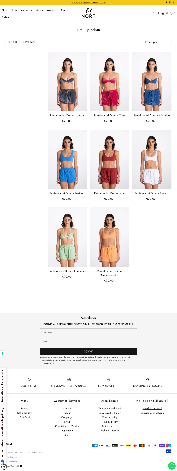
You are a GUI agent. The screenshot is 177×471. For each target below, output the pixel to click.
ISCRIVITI (88, 352)
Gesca (12, 466)
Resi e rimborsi (109, 426)
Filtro (11, 42)
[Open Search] (154, 13)
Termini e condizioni (109, 408)
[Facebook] (166, 3)
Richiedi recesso (110, 430)
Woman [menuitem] (51, 10)
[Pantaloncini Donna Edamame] (67, 237)
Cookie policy (110, 417)
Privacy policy (110, 422)
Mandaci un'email (152, 408)
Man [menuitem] (63, 10)
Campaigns (67, 417)
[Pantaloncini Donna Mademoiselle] (109, 237)
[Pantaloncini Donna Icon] (109, 159)
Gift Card (25, 417)
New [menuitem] (5, 10)
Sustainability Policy (110, 413)
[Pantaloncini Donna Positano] (67, 159)
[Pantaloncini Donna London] (67, 81)
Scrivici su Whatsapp (152, 413)
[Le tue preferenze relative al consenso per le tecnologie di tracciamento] (2, 353)
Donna (24, 408)
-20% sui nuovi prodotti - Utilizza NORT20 (88, 2)
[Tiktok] (173, 3)
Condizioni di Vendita (67, 426)
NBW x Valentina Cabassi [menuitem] (27, 10)
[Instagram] (170, 3)
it (167, 13)
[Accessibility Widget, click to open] (4, 467)
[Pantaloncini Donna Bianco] (151, 159)
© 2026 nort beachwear (15, 452)
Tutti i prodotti (24, 413)
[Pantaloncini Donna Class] (109, 81)
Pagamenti (67, 430)
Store (67, 435)
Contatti (67, 408)
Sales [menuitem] (5, 17)
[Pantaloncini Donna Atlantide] (151, 81)
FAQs (67, 422)
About (67, 413)
